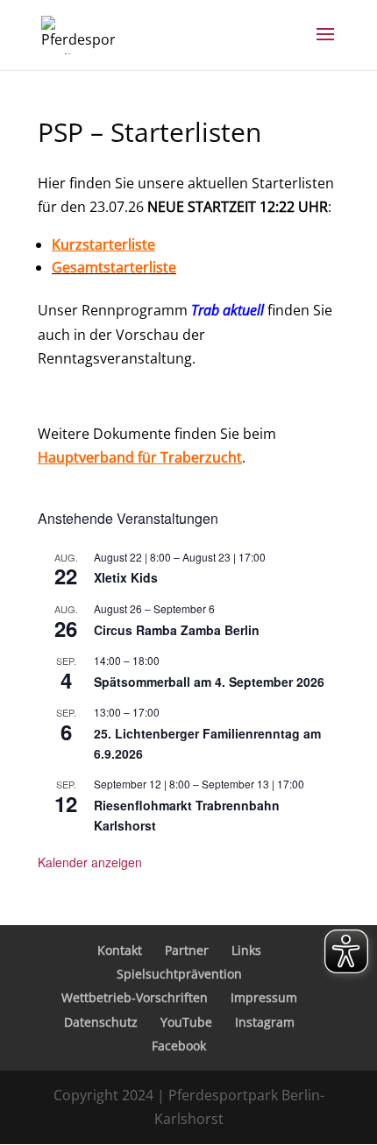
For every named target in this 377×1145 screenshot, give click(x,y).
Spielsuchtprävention (179, 973)
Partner (187, 950)
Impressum (264, 997)
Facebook (179, 1045)
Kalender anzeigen (90, 862)
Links (246, 950)
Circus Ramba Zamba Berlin (177, 630)
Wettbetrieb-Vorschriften (134, 997)
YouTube (186, 1022)
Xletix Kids (126, 577)
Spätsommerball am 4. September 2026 (209, 681)
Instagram (265, 1022)
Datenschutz (101, 1022)
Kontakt (119, 950)
